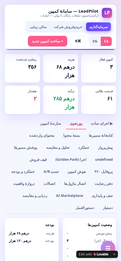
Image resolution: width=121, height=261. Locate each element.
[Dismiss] (114, 254)
